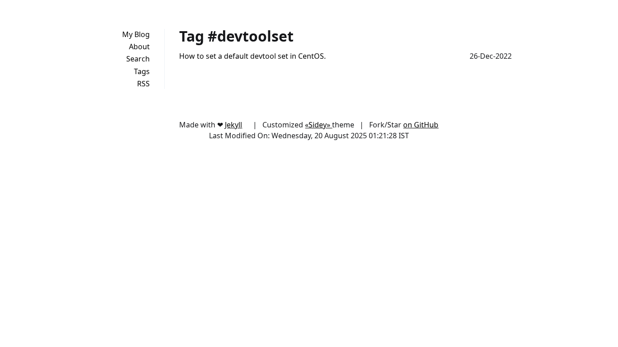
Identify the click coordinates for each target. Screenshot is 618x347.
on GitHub (420, 125)
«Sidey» (318, 125)
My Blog (136, 34)
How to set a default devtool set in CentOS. (252, 56)
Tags (142, 71)
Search (138, 59)
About (139, 47)
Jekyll (233, 125)
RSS (143, 84)
